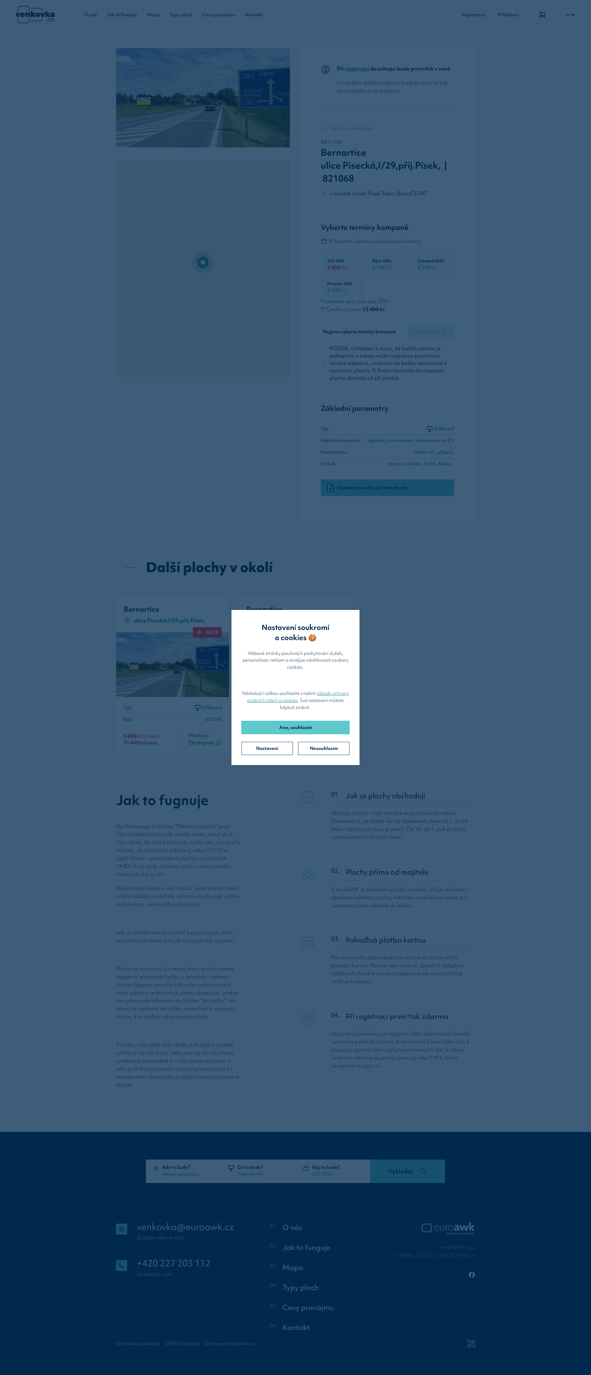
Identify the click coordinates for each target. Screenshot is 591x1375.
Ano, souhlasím (295, 727)
